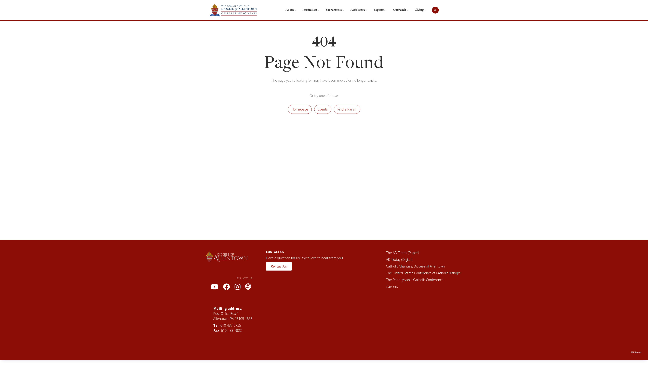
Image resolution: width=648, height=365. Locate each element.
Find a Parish (347, 109)
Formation (309, 9)
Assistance (357, 9)
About (290, 9)
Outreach (399, 9)
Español (379, 9)
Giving (419, 9)
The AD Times (396, 252)
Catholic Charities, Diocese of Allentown (415, 266)
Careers (392, 286)
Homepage (299, 109)
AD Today (393, 259)
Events (323, 109)
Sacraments (334, 9)
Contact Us (279, 266)
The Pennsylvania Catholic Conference (414, 279)
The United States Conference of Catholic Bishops (423, 273)
